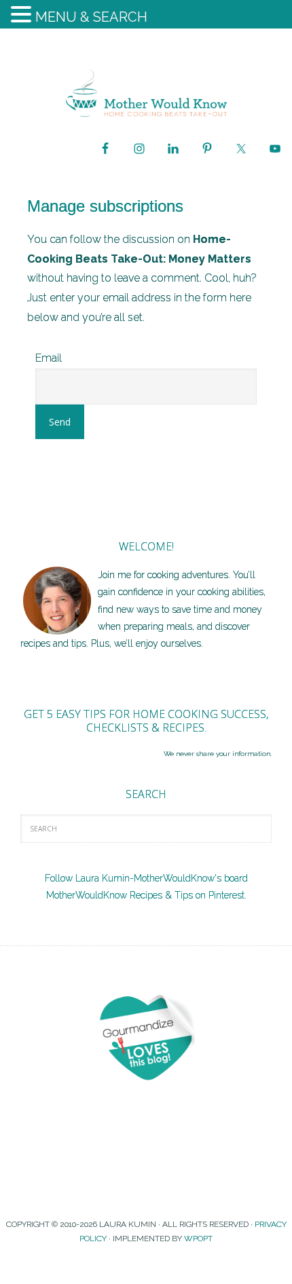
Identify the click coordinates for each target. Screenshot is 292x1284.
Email (48, 358)
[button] (23, 16)
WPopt (198, 1238)
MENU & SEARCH (91, 17)
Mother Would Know (146, 93)
